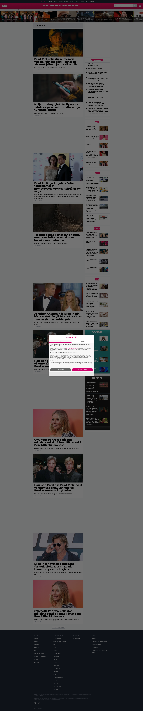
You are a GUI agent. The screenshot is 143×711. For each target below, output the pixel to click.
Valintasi (83, 341)
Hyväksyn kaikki (82, 369)
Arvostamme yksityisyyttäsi (60, 341)
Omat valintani (60, 369)
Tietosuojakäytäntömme (87, 374)
